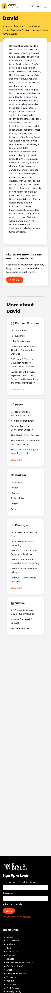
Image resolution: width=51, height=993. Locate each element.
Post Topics (12, 988)
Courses (10, 955)
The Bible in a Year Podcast (25, 435)
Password (8, 893)
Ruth (13, 509)
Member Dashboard (17, 973)
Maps (9, 969)
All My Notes (12, 940)
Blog (8, 948)
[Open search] (32, 6)
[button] (45, 6)
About (9, 937)
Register (26, 916)
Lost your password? (12, 916)
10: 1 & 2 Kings (18, 335)
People (10, 980)
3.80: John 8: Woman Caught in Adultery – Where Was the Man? (22, 363)
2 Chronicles (17, 498)
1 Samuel (15, 493)
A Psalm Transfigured (22, 420)
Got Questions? (14, 966)
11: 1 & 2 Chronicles (20, 341)
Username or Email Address (19, 882)
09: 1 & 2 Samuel (19, 330)
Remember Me (13, 904)
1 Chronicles (17, 482)
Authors (10, 944)
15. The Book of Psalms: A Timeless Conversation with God (24, 350)
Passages (11, 977)
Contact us (12, 951)
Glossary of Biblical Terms (20, 962)
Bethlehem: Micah (20, 628)
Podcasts (11, 984)
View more (16, 389)
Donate (10, 958)
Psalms (14, 503)
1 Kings (14, 487)
